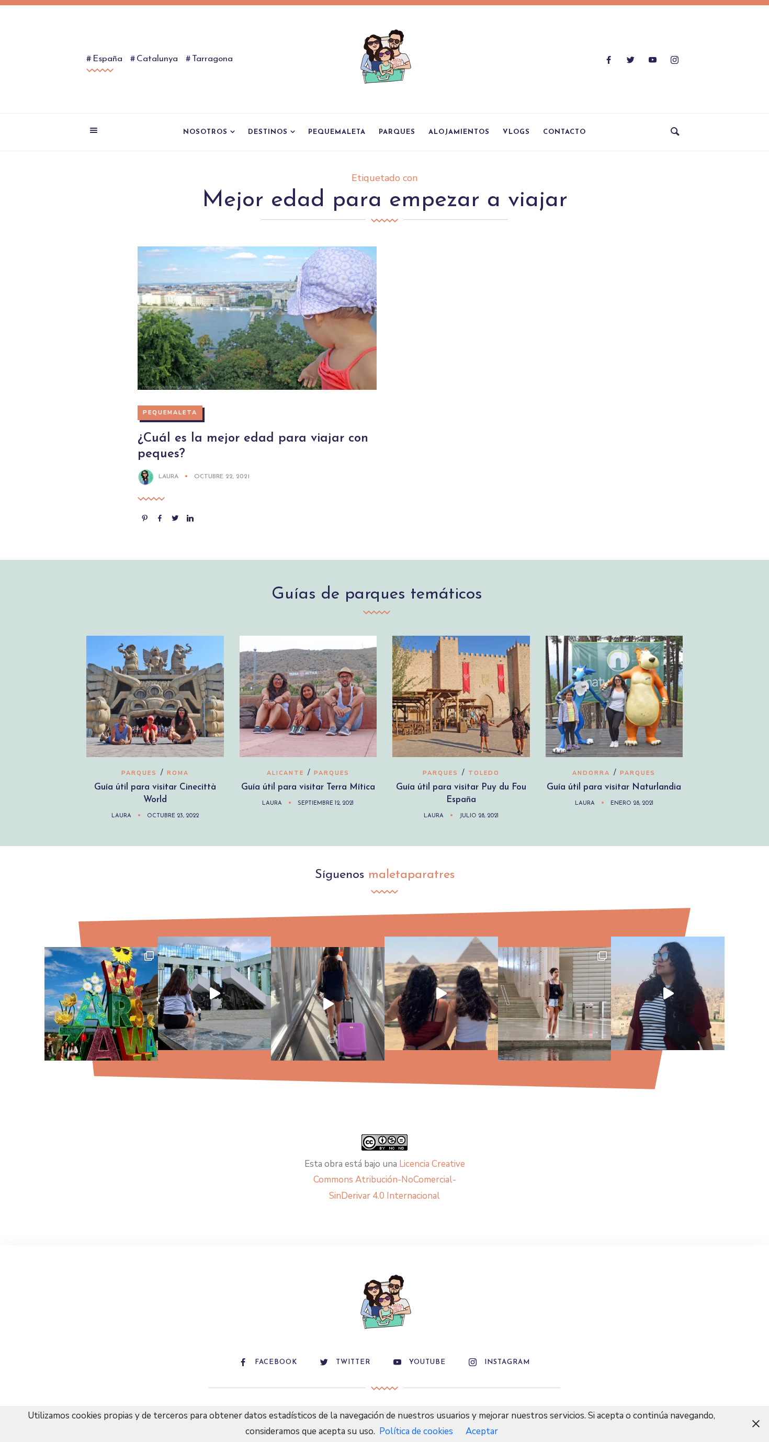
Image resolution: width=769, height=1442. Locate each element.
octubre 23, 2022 (173, 816)
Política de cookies (416, 1431)
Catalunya (157, 58)
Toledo (484, 773)
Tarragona (212, 58)
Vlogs (516, 132)
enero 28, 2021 (631, 803)
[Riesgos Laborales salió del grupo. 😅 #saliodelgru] (668, 993)
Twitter (353, 1362)
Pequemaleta (337, 132)
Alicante (285, 773)
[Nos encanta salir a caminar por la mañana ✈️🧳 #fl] (327, 1004)
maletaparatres (411, 875)
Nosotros (205, 132)
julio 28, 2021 (479, 816)
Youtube (427, 1362)
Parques (397, 132)
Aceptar (482, 1431)
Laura (168, 477)
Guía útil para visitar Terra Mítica (308, 787)
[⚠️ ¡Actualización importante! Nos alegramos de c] (555, 1004)
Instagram (507, 1362)
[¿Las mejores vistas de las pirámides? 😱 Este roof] (441, 993)
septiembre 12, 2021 (326, 803)
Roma (178, 773)
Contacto (564, 132)
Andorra (591, 773)
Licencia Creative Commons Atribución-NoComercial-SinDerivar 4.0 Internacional (389, 1180)
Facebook (276, 1362)
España (107, 58)
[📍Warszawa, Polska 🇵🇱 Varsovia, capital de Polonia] (101, 1004)
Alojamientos (459, 132)
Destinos (268, 132)
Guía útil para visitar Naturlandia (614, 787)
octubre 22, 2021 (222, 477)
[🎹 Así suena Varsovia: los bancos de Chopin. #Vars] (215, 993)
